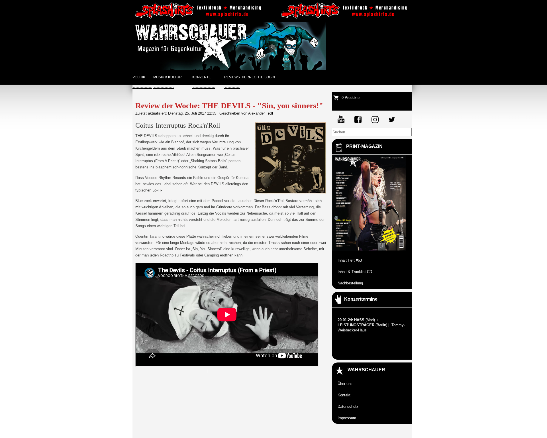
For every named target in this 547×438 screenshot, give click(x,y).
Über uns (345, 384)
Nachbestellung (350, 283)
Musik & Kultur (167, 77)
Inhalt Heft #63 (350, 260)
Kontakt (344, 395)
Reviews (232, 77)
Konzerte (201, 77)
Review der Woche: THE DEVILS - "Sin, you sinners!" (229, 105)
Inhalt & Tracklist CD (355, 272)
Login (269, 77)
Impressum (347, 418)
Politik (138, 77)
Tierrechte (252, 77)
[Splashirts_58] (199, 18)
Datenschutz (348, 406)
